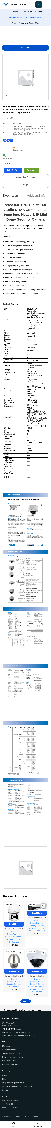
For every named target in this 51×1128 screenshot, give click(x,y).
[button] (4, 140)
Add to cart (13, 170)
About (5, 1075)
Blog (4, 1079)
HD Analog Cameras (36, 928)
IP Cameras (25, 126)
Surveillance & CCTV (11, 1053)
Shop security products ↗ (13, 1083)
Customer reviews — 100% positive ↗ (18, 1086)
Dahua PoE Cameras (14, 937)
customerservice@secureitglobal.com (18, 1035)
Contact (5, 1090)
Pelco (31, 126)
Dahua (13, 931)
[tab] (25, 48)
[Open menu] (46, 4)
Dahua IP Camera (37, 984)
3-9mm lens (28, 132)
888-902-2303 (8, 1032)
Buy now (31, 170)
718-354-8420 (8, 1029)
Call (38, 4)
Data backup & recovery (12, 1057)
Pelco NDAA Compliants (28, 128)
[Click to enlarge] (6, 95)
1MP (22, 132)
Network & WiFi (9, 1061)
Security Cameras (25, 130)
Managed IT (7, 1046)
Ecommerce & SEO (10, 1064)
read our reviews (36, 17)
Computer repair (9, 1050)
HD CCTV (33, 931)
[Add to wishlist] (20, 906)
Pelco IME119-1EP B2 (26, 134)
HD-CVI (41, 931)
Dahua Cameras (14, 934)
